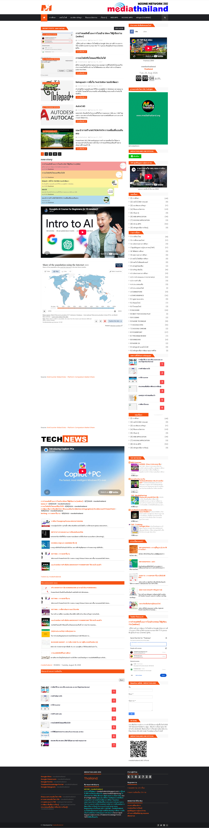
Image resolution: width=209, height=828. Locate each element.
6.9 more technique (138, 321)
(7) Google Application (140, 220)
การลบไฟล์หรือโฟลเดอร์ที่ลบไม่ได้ (91, 58)
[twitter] (161, 825)
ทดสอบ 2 (44, 504)
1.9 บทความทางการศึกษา (138, 255)
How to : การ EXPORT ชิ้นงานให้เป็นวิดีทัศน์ (151, 577)
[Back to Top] (167, 825)
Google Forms (46, 782)
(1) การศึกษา (134, 198)
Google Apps (127, 17)
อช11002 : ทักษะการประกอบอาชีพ (150, 464)
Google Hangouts (48, 787)
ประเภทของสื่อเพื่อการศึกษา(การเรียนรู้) (149, 386)
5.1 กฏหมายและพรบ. (137, 299)
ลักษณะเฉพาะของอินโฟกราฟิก (149, 497)
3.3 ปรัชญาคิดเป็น (136, 270)
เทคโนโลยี (63, 17)
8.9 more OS (135, 343)
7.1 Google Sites (49, 34)
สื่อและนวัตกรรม (91, 17)
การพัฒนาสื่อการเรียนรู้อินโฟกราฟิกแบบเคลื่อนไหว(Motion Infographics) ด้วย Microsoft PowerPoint (78, 509)
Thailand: (91, 778)
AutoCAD (80, 106)
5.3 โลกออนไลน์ (135, 306)
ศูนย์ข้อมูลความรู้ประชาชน (136, 811)
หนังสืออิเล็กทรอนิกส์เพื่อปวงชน (141, 510)
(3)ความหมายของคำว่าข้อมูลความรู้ (150, 590)
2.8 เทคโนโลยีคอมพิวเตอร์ (139, 262)
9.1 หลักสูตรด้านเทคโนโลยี (139, 347)
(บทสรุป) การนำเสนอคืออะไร (146, 395)
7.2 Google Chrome (138, 329)
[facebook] (158, 825)
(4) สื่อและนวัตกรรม (137, 209)
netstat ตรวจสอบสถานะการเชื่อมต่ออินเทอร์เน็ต (67, 532)
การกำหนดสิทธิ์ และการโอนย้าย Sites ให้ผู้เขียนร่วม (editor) (61, 164)
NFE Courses (136, 462)
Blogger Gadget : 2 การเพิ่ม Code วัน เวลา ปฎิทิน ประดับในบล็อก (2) (74, 642)
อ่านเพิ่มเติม (81, 52)
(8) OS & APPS (135, 224)
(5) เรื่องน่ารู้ (134, 213)
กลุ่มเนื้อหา (138, 415)
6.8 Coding (134, 317)
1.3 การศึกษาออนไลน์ (137, 240)
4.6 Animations (136, 292)
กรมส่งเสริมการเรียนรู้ (134, 808)
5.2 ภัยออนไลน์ (135, 303)
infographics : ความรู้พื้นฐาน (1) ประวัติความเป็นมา (152, 548)
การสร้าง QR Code (56, 714)
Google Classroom (48, 779)
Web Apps (114, 17)
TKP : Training (136, 524)
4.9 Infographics (50, 131)
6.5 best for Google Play (140, 314)
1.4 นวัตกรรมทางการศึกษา (139, 244)
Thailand (148, 67)
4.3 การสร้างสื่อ (135, 281)
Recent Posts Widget (46, 205)
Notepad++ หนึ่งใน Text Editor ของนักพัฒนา (97, 82)
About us (131, 816)
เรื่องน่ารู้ (104, 17)
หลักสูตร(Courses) (143, 17)
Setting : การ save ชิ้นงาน (50, 513)
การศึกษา (52, 17)
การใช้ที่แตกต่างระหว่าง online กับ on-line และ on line (67, 732)
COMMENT (158, 415)
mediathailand (46, 665)
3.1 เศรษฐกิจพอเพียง (136, 266)
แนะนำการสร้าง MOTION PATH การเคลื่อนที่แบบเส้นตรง (60, 198)
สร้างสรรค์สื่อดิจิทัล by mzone (138, 813)
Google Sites (144, 526)
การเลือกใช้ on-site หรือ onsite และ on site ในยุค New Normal (70, 687)
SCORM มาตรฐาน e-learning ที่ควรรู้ (64, 543)
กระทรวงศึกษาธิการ (134, 805)
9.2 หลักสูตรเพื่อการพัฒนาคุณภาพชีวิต (143, 351)
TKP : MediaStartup (139, 495)
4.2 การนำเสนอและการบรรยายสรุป (142, 277)
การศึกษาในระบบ (143, 404)
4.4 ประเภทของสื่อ (136, 284)
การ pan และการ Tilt (48, 802)
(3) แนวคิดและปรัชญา (138, 205)
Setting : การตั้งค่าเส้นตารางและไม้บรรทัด (65, 609)
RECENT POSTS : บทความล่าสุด (53, 28)
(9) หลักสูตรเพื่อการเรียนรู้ (139, 228)
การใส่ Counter (55, 705)
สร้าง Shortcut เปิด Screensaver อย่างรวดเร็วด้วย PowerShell (74, 588)
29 (55, 154)
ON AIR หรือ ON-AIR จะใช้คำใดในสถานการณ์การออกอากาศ (68, 741)
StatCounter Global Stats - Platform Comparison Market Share (71, 377)
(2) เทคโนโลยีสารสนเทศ (139, 202)
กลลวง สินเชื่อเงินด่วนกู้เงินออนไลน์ (149, 604)
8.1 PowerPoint (136, 332)
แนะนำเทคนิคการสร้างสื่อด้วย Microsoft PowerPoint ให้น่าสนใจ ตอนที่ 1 (76, 565)
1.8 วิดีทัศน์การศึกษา (137, 251)
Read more (51, 169)
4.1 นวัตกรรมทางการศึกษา (139, 273)
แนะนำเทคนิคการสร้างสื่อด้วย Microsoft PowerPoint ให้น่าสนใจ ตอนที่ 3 (76, 620)
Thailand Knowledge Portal (52, 784)
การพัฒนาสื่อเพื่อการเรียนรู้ (50, 804)
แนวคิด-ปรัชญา (76, 17)
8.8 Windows (135, 340)
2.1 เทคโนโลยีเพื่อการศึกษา (139, 259)
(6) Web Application (138, 217)
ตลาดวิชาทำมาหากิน (138, 479)
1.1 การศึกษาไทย (135, 236)
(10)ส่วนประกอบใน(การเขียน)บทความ (63, 631)
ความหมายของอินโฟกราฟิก (50, 799)
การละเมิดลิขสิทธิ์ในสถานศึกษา (61, 653)
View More (119, 28)
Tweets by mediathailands (51, 577)
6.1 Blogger (134, 310)
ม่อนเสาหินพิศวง (144, 512)
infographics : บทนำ (147, 562)
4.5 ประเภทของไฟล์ (137, 288)
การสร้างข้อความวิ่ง (56, 696)
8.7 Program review (51, 59)
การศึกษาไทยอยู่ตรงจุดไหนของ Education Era (67, 521)
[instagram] (164, 825)
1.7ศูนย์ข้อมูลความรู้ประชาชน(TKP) (142, 247)
